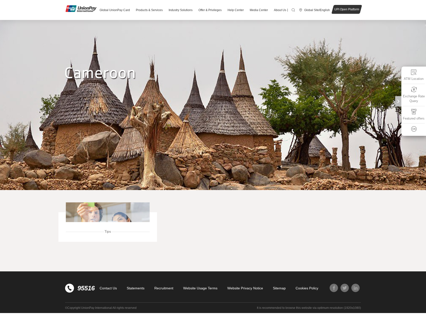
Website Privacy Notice (245, 288)
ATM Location (414, 79)
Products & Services (149, 10)
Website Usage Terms (200, 288)
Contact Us (108, 288)
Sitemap (279, 288)
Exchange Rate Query (414, 98)
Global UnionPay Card (115, 10)
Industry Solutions (181, 10)
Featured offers (414, 118)
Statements (135, 288)
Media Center (259, 10)
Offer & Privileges (210, 10)
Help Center (236, 10)
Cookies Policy (307, 288)
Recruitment (163, 288)
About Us (280, 10)
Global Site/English (317, 10)
